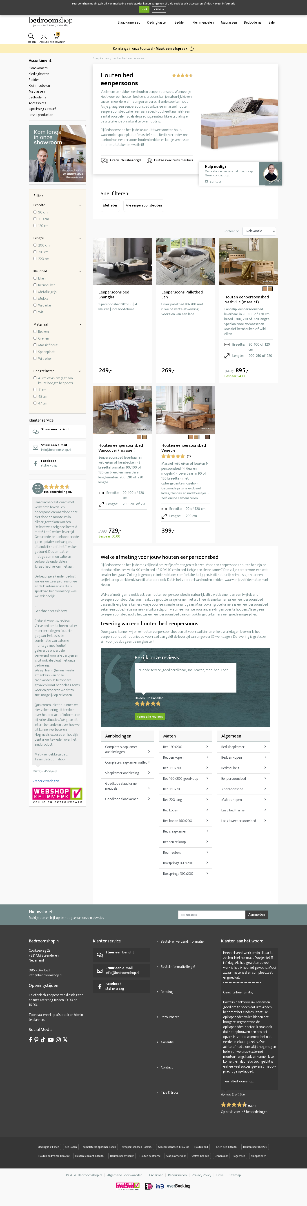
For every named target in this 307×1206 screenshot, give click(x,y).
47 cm (42, 403)
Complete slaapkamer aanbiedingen (121, 749)
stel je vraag (49, 463)
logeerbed (239, 1156)
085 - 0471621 (39, 970)
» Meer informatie (224, 3)
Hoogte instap (43, 371)
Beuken (43, 331)
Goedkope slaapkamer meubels (121, 786)
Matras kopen (231, 800)
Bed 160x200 (172, 768)
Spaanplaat (46, 352)
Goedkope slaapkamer (121, 799)
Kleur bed (40, 271)
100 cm (43, 219)
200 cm (44, 245)
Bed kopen (170, 810)
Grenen (43, 338)
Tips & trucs (169, 1093)
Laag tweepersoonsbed (238, 821)
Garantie (167, 1042)
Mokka (43, 298)
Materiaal (40, 325)
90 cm (43, 212)
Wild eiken (45, 305)
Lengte (38, 238)
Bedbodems (252, 23)
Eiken (42, 278)
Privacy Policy (201, 1175)
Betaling (167, 992)
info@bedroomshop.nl (56, 447)
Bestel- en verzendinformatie (182, 942)
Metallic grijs (47, 292)
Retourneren (170, 1017)
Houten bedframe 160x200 (53, 1156)
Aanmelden (256, 915)
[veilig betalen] (168, 1186)
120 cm (43, 226)
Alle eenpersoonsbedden (144, 205)
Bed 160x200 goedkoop (180, 779)
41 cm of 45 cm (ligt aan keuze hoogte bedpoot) (55, 381)
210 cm (43, 252)
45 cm (42, 396)
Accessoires (37, 103)
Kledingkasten (157, 23)
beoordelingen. (254, 1112)
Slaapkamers (38, 68)
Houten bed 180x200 (255, 1147)
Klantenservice (41, 420)
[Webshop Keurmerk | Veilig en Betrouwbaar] (57, 795)
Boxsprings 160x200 (178, 863)
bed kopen (71, 1147)
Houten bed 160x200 (225, 1147)
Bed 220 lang (172, 800)
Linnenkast (221, 1156)
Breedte (39, 205)
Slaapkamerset (129, 23)
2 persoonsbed (232, 789)
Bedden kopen (173, 758)
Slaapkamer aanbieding (122, 773)
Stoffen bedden (200, 1156)
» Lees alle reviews (150, 716)
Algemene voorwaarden (124, 1175)
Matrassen (229, 23)
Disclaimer (155, 1175)
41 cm (42, 390)
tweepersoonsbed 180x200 (173, 1147)
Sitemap (235, 1175)
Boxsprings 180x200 (178, 874)
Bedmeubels (172, 853)
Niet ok (160, 9)
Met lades (110, 205)
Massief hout (48, 345)
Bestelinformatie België (178, 967)
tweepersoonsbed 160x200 (137, 1147)
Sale (272, 23)
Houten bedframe (150, 1156)
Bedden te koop (174, 842)
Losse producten (41, 115)
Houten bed (201, 1147)
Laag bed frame (233, 810)
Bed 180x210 (172, 789)
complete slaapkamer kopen (99, 1147)
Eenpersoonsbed (233, 779)
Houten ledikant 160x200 (89, 1156)
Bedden (180, 23)
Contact (167, 1067)
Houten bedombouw (122, 1156)
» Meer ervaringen (45, 781)
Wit (40, 312)
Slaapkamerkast (176, 1156)
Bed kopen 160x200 (177, 821)
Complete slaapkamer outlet (126, 763)
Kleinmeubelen (203, 23)
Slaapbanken (258, 1156)
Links (220, 1175)
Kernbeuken (47, 285)
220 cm (43, 259)
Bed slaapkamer (174, 831)
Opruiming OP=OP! (42, 109)
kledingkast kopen (48, 1147)
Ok (145, 9)
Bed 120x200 (172, 747)
